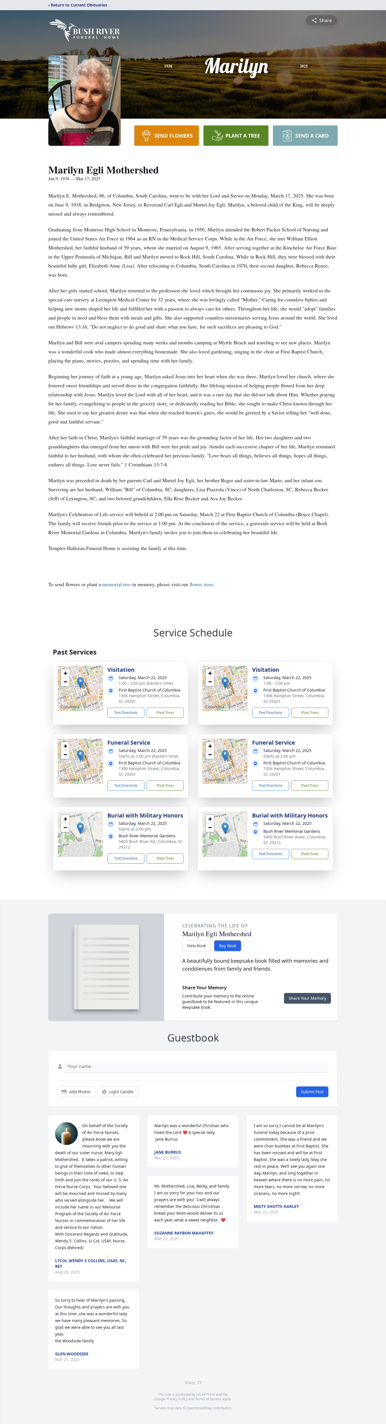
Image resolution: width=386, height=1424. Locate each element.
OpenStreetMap (199, 1408)
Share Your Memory (307, 998)
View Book (196, 945)
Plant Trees (165, 712)
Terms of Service (208, 1399)
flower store (201, 584)
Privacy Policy (177, 1399)
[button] (80, 682)
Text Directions (126, 712)
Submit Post (312, 1091)
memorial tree (116, 584)
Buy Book (227, 945)
